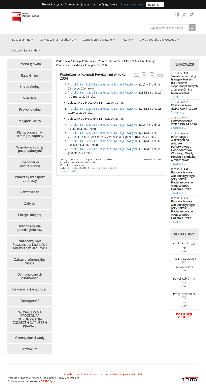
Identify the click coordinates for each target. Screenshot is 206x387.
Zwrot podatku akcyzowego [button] (158, 39)
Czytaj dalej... (178, 96)
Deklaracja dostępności (29, 289)
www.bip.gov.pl (73, 374)
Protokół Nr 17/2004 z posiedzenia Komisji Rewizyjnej (103, 133)
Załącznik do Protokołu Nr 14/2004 (91, 102)
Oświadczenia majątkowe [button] (57, 39)
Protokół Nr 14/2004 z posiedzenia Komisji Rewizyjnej (103, 92)
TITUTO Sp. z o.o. (50, 381)
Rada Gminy (63, 61)
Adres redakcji (109, 374)
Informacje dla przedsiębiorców (29, 228)
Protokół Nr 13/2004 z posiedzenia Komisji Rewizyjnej (103, 84)
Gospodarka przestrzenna (30, 164)
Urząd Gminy (29, 86)
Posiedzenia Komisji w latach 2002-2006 (121, 61)
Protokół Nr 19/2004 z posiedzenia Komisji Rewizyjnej (103, 149)
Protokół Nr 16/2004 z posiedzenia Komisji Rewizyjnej (103, 125)
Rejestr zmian (128, 374)
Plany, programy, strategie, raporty (29, 134)
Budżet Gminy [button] (21, 39)
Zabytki (29, 203)
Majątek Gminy (30, 121)
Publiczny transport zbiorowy (30, 179)
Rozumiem (155, 4)
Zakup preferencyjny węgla (29, 261)
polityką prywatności (131, 4)
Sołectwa (29, 98)
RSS (140, 374)
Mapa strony (91, 374)
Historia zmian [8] (68, 171)
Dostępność (30, 300)
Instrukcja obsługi (184, 315)
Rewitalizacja (29, 192)
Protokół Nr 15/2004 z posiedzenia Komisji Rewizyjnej (103, 108)
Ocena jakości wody (29, 338)
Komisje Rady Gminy (84, 61)
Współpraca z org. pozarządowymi (29, 149)
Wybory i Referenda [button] (25, 50)
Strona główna (30, 64)
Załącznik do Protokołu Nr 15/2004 (91, 118)
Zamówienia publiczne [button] (98, 39)
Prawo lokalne (30, 109)
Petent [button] (126, 39)
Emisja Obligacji (29, 215)
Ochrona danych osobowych (30, 276)
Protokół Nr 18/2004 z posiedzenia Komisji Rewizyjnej (103, 141)
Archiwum (29, 349)
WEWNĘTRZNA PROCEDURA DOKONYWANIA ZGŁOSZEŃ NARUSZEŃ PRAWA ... (30, 319)
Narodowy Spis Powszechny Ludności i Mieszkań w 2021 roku (30, 244)
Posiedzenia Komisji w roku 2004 (88, 65)
